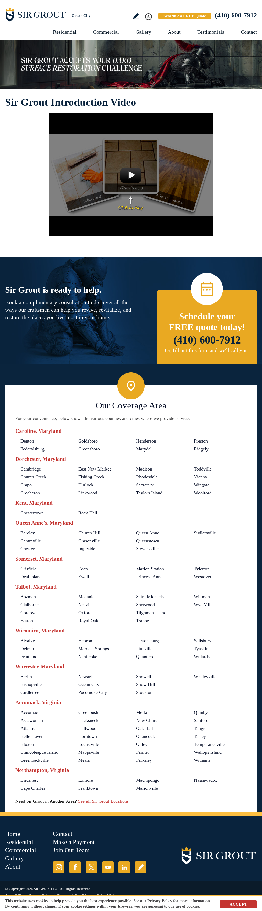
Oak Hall (144, 728)
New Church (148, 720)
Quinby (201, 712)
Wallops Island (208, 752)
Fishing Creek (91, 476)
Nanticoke (87, 656)
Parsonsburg (147, 640)
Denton (27, 441)
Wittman (202, 596)
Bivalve (27, 640)
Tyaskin (201, 648)
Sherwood (145, 604)
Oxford (85, 612)
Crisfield (28, 568)
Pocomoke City (92, 692)
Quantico (144, 656)
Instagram (58, 867)
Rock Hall (87, 512)
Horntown (87, 736)
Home (12, 833)
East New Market (94, 469)
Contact (249, 32)
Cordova (28, 612)
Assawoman (31, 720)
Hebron (85, 640)
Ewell (83, 576)
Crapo (26, 484)
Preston (201, 441)
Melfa (141, 712)
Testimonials (210, 32)
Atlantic (27, 728)
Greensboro (89, 449)
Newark (85, 676)
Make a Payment (74, 842)
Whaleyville (205, 676)
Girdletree (29, 692)
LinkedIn (124, 867)
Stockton (144, 692)
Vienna (200, 476)
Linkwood (87, 492)
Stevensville (147, 548)
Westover (202, 576)
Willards (202, 656)
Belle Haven (31, 736)
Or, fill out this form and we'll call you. (207, 350)
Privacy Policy (159, 901)
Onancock (145, 736)
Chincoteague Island (39, 752)
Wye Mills (203, 604)
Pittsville (144, 648)
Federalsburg (32, 449)
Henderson (146, 441)
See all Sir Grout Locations (103, 801)
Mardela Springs (93, 648)
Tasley (200, 736)
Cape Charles (32, 788)
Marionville (147, 788)
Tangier (201, 728)
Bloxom (27, 744)
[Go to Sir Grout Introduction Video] (131, 174)
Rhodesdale (147, 476)
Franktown (88, 788)
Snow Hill (145, 684)
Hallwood (87, 728)
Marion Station (150, 568)
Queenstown (147, 540)
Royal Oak (88, 620)
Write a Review (136, 16)
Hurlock (85, 484)
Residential (65, 32)
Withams (202, 760)
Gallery (143, 32)
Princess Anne (149, 576)
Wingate (201, 484)
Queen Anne (147, 532)
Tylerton (202, 568)
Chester (27, 548)
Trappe (142, 620)
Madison (144, 469)
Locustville (88, 744)
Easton (26, 620)
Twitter (91, 867)
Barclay (27, 532)
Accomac (29, 712)
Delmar (27, 648)
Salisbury (202, 640)
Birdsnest (29, 780)
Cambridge (30, 469)
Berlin (26, 676)
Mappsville (88, 752)
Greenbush (88, 712)
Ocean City (88, 684)
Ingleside (86, 548)
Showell (143, 676)
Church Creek (33, 476)
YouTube (108, 867)
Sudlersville (205, 532)
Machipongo (147, 780)
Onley (141, 744)
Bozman (28, 596)
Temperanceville (209, 744)
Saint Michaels (150, 596)
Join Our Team (71, 850)
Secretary (145, 484)
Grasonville (89, 540)
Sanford (201, 720)
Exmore (85, 780)
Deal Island (31, 576)
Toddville (203, 469)
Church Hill (89, 532)
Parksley (144, 760)
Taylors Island (149, 492)
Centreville (30, 540)
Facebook (75, 867)
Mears (84, 760)
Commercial (106, 32)
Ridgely (201, 449)
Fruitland (28, 656)
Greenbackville (34, 760)
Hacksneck (88, 720)
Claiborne (29, 604)
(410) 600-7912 (236, 15)
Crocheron (30, 492)
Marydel (144, 449)
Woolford (203, 492)
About (174, 32)
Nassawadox (205, 780)
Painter (142, 752)
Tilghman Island (151, 612)
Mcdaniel (87, 596)
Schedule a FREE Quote (184, 16)
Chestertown (32, 512)
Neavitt (85, 604)
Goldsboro (88, 441)
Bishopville (31, 684)
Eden (83, 568)
